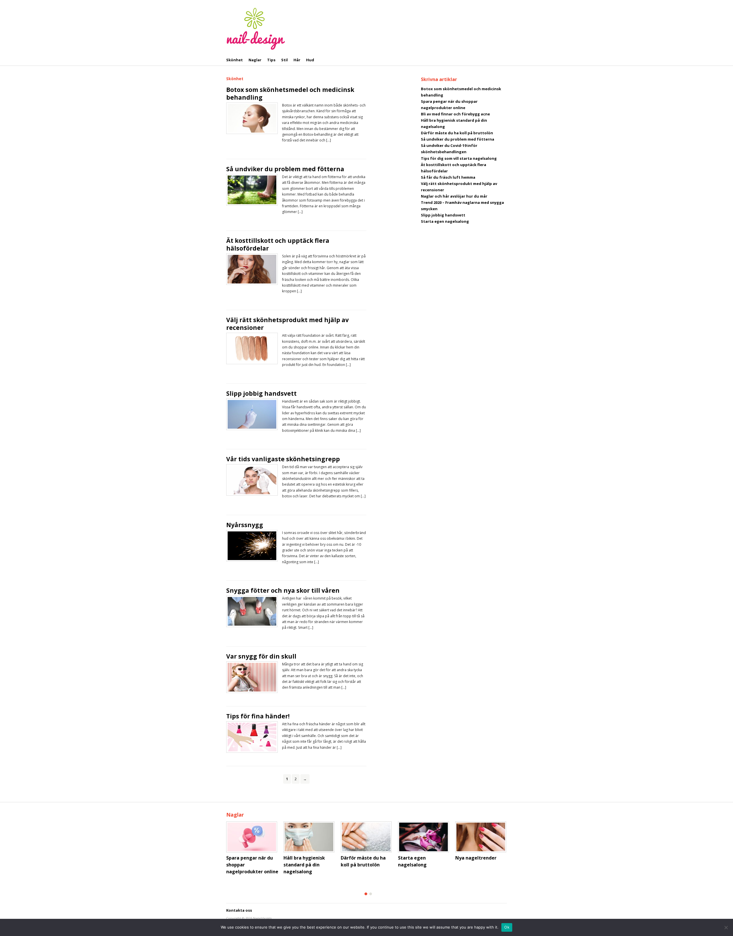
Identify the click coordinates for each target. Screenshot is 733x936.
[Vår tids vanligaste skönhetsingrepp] (252, 479)
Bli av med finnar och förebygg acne (455, 114)
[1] (366, 894)
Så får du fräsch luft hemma (448, 177)
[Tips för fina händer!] (252, 736)
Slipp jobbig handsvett (261, 393)
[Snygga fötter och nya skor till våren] (252, 611)
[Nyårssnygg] (252, 545)
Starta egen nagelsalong (445, 221)
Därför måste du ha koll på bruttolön (457, 132)
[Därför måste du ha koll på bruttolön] (368, 836)
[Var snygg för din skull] (252, 676)
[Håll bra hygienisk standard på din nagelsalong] (310, 836)
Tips (271, 59)
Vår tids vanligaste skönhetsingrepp (283, 459)
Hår (296, 59)
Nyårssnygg (244, 525)
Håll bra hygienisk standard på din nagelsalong (304, 865)
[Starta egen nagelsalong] (425, 836)
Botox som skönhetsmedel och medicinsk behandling (290, 93)
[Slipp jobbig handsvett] (252, 413)
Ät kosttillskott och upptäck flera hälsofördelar (277, 244)
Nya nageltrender (475, 858)
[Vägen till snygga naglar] (255, 28)
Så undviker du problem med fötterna (285, 169)
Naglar (255, 59)
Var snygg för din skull (261, 656)
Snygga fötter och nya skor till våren (283, 590)
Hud (310, 59)
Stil (284, 59)
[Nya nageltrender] (482, 836)
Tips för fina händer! (257, 716)
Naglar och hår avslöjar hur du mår (454, 196)
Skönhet (234, 59)
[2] (370, 894)
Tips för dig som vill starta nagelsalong (459, 158)
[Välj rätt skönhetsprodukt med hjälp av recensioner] (252, 348)
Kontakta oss (239, 910)
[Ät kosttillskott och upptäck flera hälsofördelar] (252, 268)
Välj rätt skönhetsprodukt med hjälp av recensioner (287, 324)
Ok (506, 927)
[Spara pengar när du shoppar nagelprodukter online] (253, 836)
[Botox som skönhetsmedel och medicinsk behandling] (252, 118)
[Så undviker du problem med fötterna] (252, 189)
